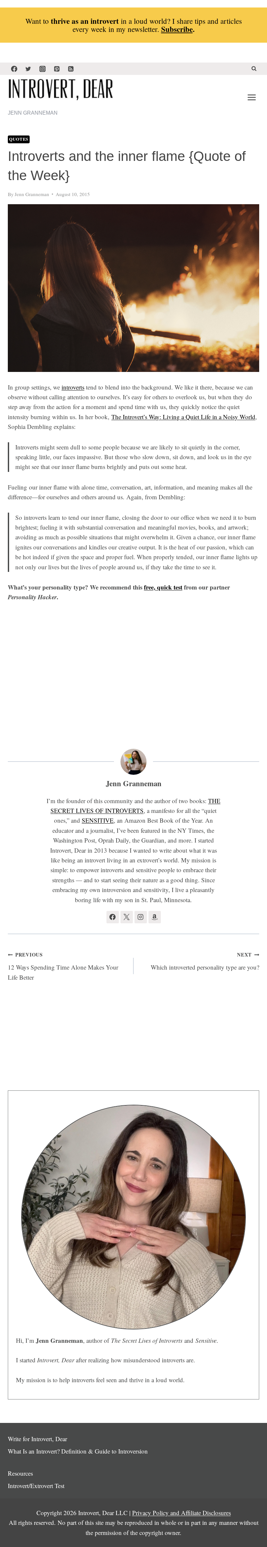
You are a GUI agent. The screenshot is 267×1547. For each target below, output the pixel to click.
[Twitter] (28, 69)
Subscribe (177, 29)
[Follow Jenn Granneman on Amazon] (154, 917)
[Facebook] (14, 69)
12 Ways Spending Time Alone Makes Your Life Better (63, 966)
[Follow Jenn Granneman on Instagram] (140, 917)
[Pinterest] (56, 69)
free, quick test (163, 587)
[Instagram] (42, 69)
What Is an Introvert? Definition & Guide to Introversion (78, 1451)
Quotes (18, 139)
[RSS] (71, 69)
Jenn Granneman (32, 194)
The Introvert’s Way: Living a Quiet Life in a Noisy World (183, 417)
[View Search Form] (254, 69)
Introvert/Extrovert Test (36, 1486)
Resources (20, 1473)
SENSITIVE (98, 820)
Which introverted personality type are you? (205, 961)
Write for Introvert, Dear (37, 1439)
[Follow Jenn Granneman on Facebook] (112, 917)
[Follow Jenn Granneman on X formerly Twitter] (126, 917)
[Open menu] (251, 97)
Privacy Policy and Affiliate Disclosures (181, 1513)
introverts (73, 387)
